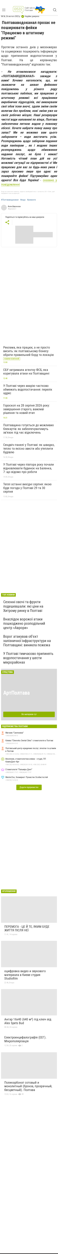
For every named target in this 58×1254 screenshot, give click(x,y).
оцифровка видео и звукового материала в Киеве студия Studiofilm (25, 974)
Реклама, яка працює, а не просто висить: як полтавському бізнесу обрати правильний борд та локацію (28, 351)
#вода (22, 200)
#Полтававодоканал (10, 200)
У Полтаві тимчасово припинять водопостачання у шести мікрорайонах (28, 657)
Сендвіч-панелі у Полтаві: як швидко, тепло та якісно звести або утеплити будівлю (28, 448)
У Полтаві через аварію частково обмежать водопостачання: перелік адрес (27, 389)
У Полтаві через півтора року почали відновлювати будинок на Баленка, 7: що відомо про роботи (28, 468)
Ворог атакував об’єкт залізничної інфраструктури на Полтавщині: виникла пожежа (27, 640)
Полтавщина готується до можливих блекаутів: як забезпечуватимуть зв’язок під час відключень (28, 428)
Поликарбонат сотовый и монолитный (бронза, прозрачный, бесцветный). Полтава (28, 1086)
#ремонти (31, 200)
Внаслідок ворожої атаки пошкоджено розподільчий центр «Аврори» (24, 623)
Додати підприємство (29, 787)
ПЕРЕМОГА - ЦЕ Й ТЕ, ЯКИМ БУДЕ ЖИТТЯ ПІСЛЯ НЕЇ (26, 928)
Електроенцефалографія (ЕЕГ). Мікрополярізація (25, 1039)
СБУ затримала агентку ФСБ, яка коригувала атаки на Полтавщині (26, 371)
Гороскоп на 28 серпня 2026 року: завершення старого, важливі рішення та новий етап (26, 409)
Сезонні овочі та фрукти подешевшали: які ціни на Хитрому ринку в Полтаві (23, 606)
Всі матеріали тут (29, 714)
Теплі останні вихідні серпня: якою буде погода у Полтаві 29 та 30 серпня (27, 487)
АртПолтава (16, 693)
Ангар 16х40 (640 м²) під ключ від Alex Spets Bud (27, 1021)
